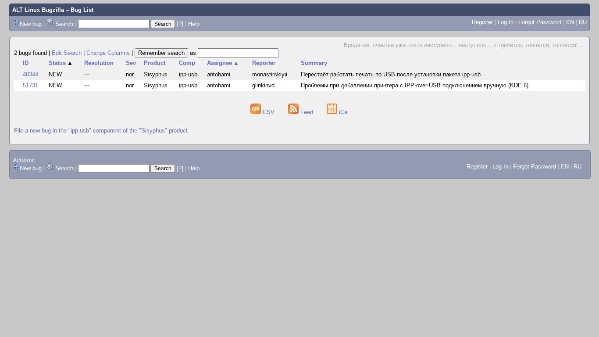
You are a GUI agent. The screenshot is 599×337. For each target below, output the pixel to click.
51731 (30, 85)
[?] (180, 24)
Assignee (223, 63)
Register (482, 22)
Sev (131, 63)
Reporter (263, 63)
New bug (31, 24)
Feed (307, 112)
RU (583, 22)
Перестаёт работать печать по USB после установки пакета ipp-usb (391, 74)
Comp (187, 63)
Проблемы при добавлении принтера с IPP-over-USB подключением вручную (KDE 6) (414, 85)
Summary (314, 63)
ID (26, 63)
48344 (30, 74)
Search (64, 24)
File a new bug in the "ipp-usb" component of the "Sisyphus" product (101, 130)
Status (61, 63)
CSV (268, 112)
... (582, 45)
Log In (505, 22)
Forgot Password (539, 22)
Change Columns (108, 53)
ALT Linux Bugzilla (38, 10)
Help (194, 24)
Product (154, 63)
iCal (343, 112)
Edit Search (67, 53)
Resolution (99, 63)
